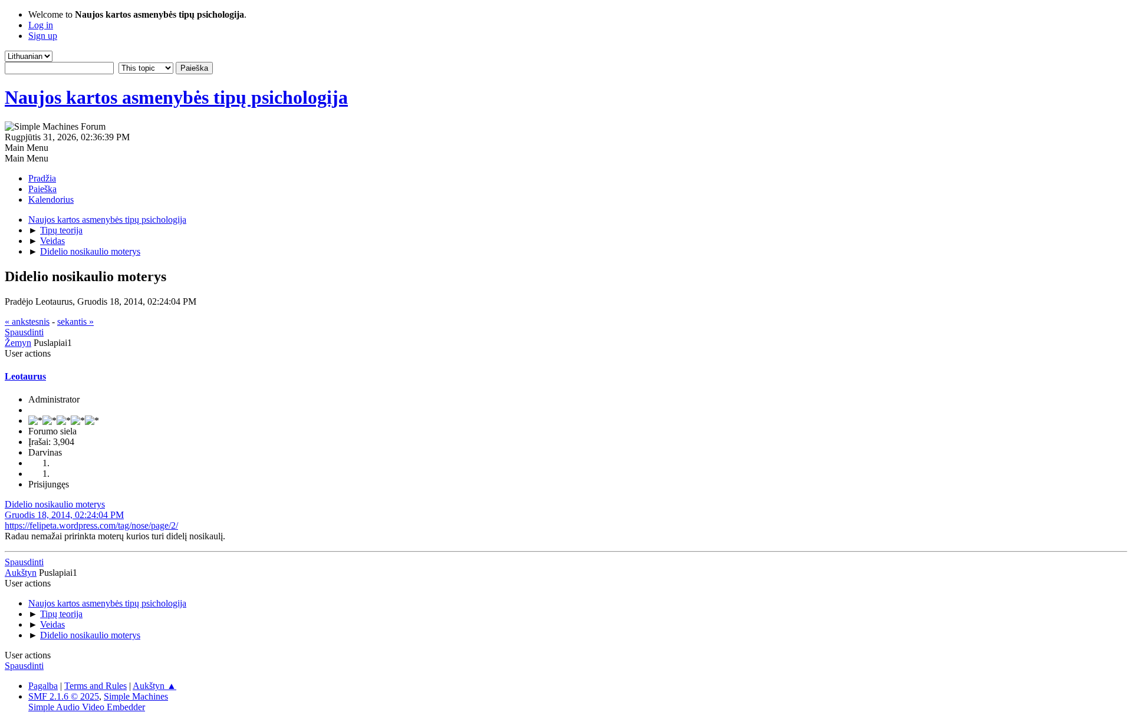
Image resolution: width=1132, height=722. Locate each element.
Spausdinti (24, 332)
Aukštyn (21, 573)
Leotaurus (25, 376)
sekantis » (75, 322)
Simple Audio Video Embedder (86, 707)
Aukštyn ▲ (154, 686)
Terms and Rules (95, 686)
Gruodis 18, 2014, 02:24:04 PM (64, 515)
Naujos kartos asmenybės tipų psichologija (176, 97)
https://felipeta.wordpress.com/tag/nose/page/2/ (91, 525)
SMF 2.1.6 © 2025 (63, 696)
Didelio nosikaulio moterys (55, 504)
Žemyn (18, 343)
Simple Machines (136, 696)
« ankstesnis (27, 322)
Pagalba (43, 686)
